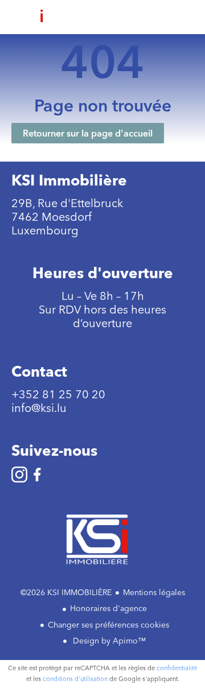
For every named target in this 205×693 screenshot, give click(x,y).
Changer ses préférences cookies (108, 625)
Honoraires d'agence (108, 608)
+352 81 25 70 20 (58, 394)
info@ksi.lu (39, 408)
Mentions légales (154, 592)
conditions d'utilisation (75, 679)
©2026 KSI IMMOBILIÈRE (66, 592)
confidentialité (177, 668)
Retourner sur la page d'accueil (88, 133)
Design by (108, 641)
